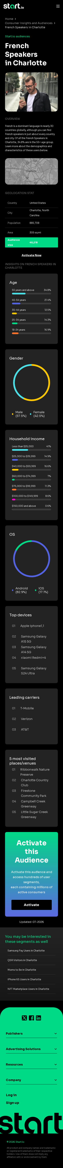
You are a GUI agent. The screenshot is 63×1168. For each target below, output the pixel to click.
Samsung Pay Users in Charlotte (26, 950)
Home (9, 19)
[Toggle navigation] (57, 6)
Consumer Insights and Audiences (29, 23)
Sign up (12, 1103)
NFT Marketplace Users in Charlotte (28, 988)
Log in (11, 1095)
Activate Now (31, 255)
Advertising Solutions (23, 1049)
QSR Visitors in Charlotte (22, 960)
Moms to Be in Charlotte (22, 969)
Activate (31, 905)
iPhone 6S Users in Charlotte (24, 979)
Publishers (14, 1033)
